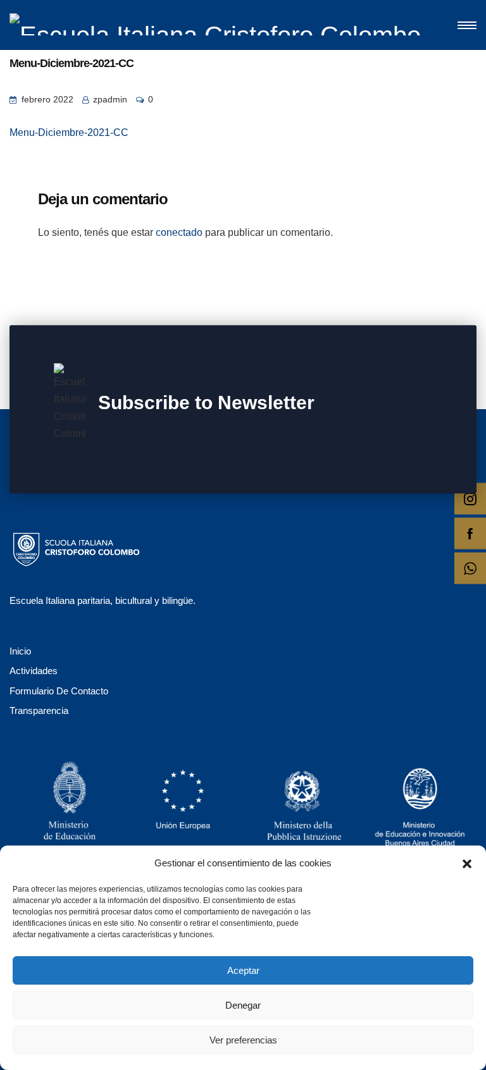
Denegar (243, 1005)
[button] (467, 862)
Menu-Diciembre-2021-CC (68, 132)
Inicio (20, 651)
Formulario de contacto (58, 691)
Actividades (33, 670)
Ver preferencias (243, 1040)
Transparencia (38, 710)
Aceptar (243, 970)
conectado (179, 232)
